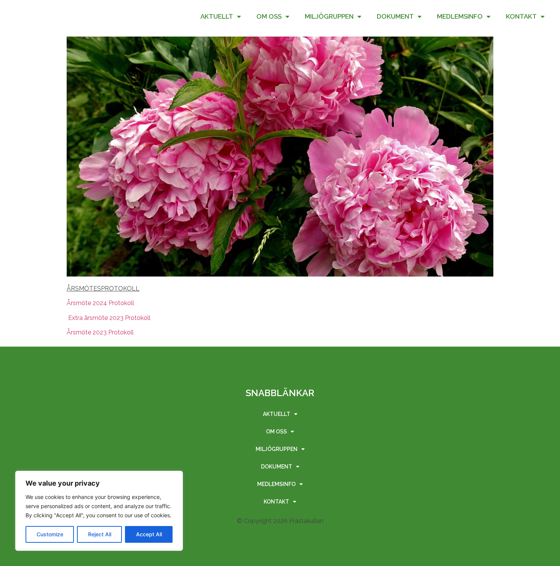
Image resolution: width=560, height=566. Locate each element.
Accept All (149, 534)
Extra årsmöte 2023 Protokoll (108, 317)
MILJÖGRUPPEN (329, 16)
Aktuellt (216, 16)
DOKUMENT (395, 16)
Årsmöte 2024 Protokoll (100, 303)
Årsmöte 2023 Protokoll (102, 332)
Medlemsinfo (460, 16)
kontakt (521, 16)
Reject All (99, 534)
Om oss (269, 16)
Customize (50, 534)
